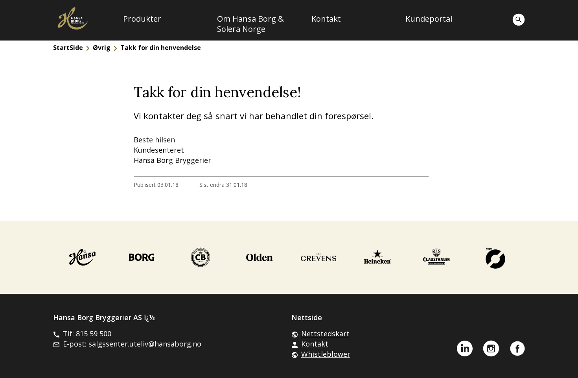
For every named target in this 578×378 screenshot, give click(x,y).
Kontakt (326, 19)
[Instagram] (491, 348)
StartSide (68, 47)
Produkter (142, 19)
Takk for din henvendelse (160, 47)
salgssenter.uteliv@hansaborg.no (144, 343)
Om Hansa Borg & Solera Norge (250, 24)
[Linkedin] (465, 348)
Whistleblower (325, 354)
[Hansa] (82, 257)
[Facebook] (517, 348)
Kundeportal (428, 19)
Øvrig (101, 47)
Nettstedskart (325, 333)
